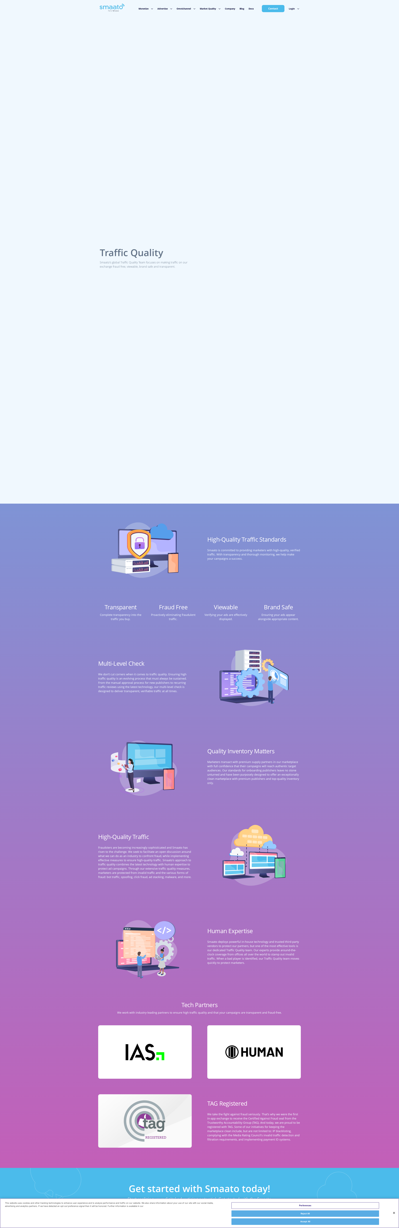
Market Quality (208, 8)
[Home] (112, 8)
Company (230, 8)
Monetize (144, 8)
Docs (251, 8)
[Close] (394, 1212)
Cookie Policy (151, 1206)
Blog (242, 8)
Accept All (305, 1221)
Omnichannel (184, 8)
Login (292, 8)
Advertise (162, 8)
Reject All (305, 1213)
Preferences (305, 1205)
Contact (273, 8)
